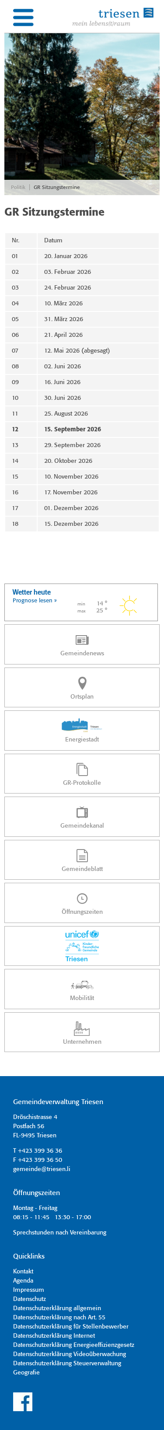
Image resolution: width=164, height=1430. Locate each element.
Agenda (23, 1281)
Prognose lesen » (35, 601)
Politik (18, 187)
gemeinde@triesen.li (41, 1169)
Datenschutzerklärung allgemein (57, 1308)
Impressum (28, 1290)
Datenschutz (29, 1299)
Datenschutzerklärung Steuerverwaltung (67, 1363)
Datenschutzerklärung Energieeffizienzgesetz (73, 1345)
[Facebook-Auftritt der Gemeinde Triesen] (22, 1410)
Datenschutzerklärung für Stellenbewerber (71, 1327)
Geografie (26, 1373)
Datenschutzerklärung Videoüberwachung (69, 1354)
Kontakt (23, 1272)
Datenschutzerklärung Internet (54, 1336)
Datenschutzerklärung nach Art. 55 (59, 1318)
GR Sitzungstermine (57, 187)
